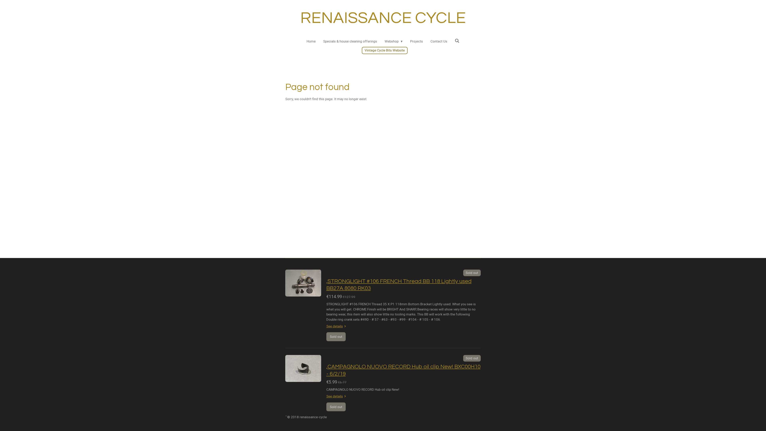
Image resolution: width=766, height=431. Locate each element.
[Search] (457, 41)
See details (334, 326)
